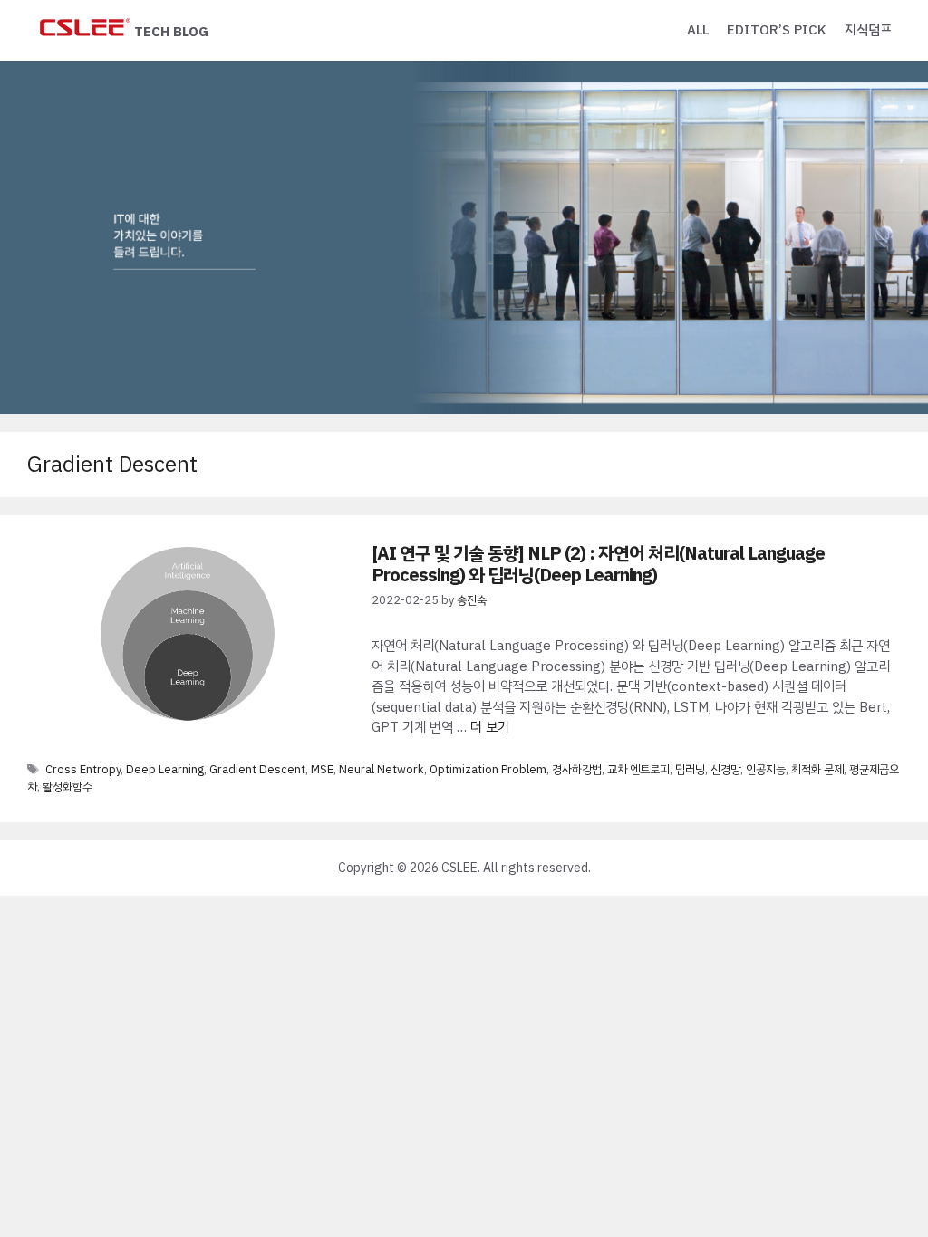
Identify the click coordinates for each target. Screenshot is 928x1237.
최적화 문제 (817, 769)
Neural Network (381, 769)
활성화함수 (67, 786)
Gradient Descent (257, 769)
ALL (698, 30)
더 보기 (489, 727)
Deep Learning (165, 769)
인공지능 (766, 769)
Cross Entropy (83, 769)
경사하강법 (577, 769)
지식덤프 (868, 30)
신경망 (725, 769)
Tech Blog (171, 32)
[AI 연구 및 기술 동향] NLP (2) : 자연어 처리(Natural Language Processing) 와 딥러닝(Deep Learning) (598, 564)
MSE (322, 769)
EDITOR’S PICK (776, 30)
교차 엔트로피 (638, 769)
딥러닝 (690, 769)
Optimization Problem (488, 769)
